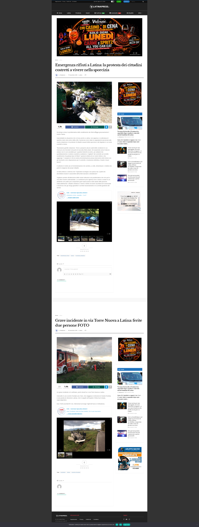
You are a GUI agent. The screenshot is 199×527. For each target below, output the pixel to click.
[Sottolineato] (69, 274)
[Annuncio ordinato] (73, 274)
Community (115, 13)
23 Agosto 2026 (133, 182)
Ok (117, 524)
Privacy (64, 1)
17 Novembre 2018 (72, 75)
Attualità (130, 13)
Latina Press (62, 519)
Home (60, 13)
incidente (63, 472)
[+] (82, 274)
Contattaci (74, 1)
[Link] (80, 274)
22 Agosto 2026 (133, 171)
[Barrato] (71, 274)
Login (118, 1)
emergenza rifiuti (65, 255)
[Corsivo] (67, 274)
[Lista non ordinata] (76, 274)
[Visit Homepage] (99, 6)
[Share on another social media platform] (110, 127)
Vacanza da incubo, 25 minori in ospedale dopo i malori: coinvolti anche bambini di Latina (128, 133)
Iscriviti (126, 1)
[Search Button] (143, 1)
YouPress (100, 13)
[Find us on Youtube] (126, 519)
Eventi (88, 13)
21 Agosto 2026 (133, 158)
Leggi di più (127, 524)
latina (72, 255)
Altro (139, 13)
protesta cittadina (80, 255)
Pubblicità (68, 1)
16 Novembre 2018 (72, 330)
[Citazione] (78, 274)
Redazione (62, 75)
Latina (69, 13)
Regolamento (58, 1)
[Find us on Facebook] (123, 519)
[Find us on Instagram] (129, 519)
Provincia (78, 13)
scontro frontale (76, 472)
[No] (197, 524)
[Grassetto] (65, 274)
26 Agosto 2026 (129, 137)
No (120, 524)
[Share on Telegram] (106, 127)
